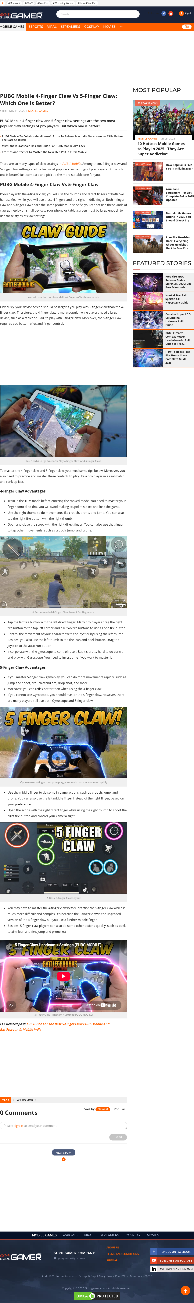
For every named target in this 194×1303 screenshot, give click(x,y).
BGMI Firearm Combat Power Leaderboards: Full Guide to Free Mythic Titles (177, 338)
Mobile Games (38, 111)
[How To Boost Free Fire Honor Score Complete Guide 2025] (148, 358)
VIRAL (52, 27)
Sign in (188, 13)
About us (113, 1247)
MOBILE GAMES (44, 1235)
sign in (18, 1126)
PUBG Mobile (71, 164)
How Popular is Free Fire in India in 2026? (179, 166)
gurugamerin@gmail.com (71, 1258)
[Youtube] (170, 13)
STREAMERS (70, 27)
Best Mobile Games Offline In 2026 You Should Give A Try (178, 216)
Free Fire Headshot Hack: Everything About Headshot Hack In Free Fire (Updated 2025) (178, 243)
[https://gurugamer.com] (21, 1256)
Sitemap (112, 1260)
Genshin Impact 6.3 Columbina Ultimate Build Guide (178, 319)
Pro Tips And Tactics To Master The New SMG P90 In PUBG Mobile (44, 152)
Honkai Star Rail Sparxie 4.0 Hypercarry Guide (176, 298)
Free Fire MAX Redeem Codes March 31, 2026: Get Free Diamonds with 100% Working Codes (178, 282)
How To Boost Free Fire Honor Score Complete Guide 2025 (177, 357)
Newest (103, 1109)
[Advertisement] (63, 61)
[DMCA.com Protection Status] (97, 1299)
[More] (122, 27)
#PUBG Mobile (26, 1100)
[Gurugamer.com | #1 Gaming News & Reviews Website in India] (22, 15)
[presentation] (13, 1100)
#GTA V (29, 3)
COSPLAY (91, 27)
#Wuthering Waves (63, 3)
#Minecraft (14, 3)
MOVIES (109, 27)
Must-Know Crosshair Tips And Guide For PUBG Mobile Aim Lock (43, 146)
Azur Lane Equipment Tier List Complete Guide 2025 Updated (180, 194)
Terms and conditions (122, 1254)
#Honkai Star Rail (87, 3)
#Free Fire (43, 3)
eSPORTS (35, 27)
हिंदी (187, 27)
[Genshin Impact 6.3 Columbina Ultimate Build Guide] (148, 320)
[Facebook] (163, 13)
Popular (119, 1109)
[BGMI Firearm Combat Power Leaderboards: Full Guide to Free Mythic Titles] (148, 339)
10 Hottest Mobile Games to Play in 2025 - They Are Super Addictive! (161, 148)
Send (118, 1137)
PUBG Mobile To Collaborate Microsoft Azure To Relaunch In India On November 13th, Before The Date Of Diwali (62, 138)
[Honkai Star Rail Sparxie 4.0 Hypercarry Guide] (148, 301)
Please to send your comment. (30, 1126)
